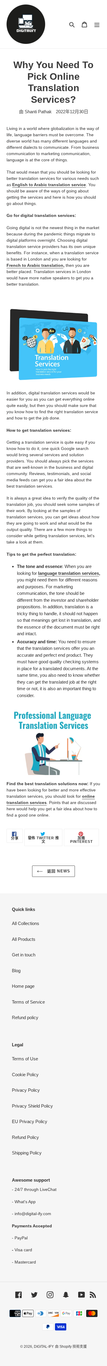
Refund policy (25, 1017)
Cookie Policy (25, 1074)
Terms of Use (25, 1058)
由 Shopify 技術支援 (71, 1346)
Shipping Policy (27, 1152)
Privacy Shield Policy (32, 1105)
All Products (23, 939)
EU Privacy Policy (29, 1121)
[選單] (97, 24)
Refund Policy (25, 1137)
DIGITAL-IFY (44, 1346)
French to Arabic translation (35, 265)
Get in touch (23, 954)
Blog (16, 970)
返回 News (58, 871)
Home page (23, 986)
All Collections (25, 923)
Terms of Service (28, 1001)
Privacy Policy (26, 1090)
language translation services (68, 573)
